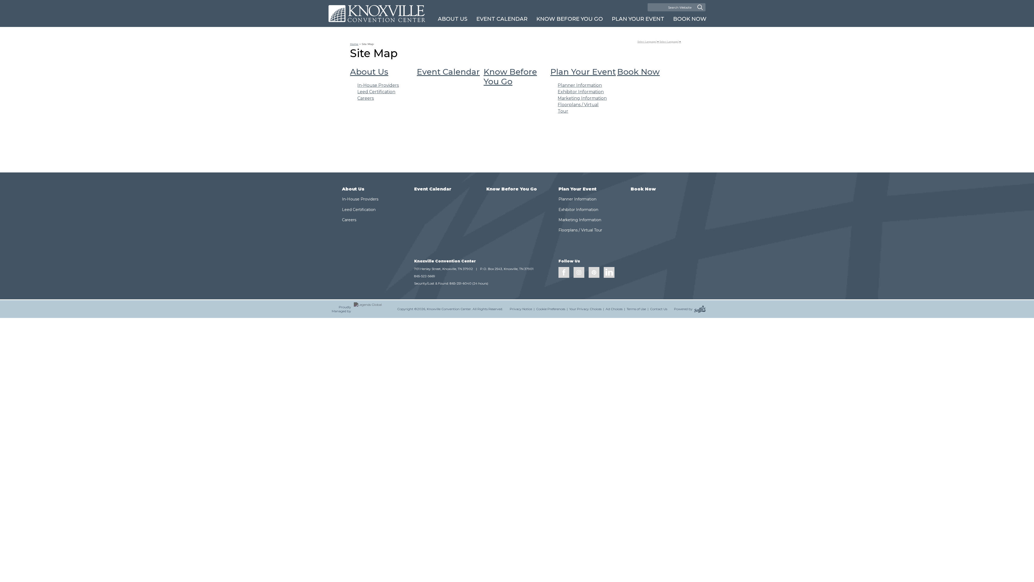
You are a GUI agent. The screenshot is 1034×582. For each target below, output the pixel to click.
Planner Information (580, 85)
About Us (452, 19)
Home (354, 44)
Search (700, 7)
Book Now (690, 19)
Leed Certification (376, 91)
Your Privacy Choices (585, 309)
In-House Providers (378, 85)
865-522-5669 (424, 276)
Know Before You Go (569, 19)
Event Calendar (502, 19)
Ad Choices (614, 309)
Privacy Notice (521, 309)
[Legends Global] (372, 309)
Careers (365, 98)
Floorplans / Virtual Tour (580, 230)
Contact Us (658, 309)
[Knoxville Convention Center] (377, 13)
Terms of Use (636, 309)
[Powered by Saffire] (700, 309)
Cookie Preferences (550, 309)
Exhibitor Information (581, 91)
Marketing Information (582, 98)
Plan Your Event (638, 19)
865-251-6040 (460, 283)
